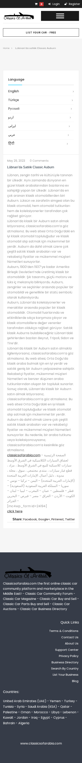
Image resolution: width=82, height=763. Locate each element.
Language (16, 79)
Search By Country (64, 668)
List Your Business (65, 674)
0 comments (39, 161)
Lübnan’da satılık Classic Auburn (35, 48)
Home (6, 48)
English (13, 91)
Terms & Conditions (63, 631)
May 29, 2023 (16, 161)
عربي (11, 134)
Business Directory (65, 662)
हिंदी (11, 143)
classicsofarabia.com (23, 455)
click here (14, 511)
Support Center (66, 650)
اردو (11, 117)
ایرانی (12, 126)
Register (74, 4)
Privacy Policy (68, 656)
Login (56, 4)
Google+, (44, 519)
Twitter (70, 519)
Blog (75, 681)
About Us (71, 643)
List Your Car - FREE (41, 32)
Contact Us (69, 637)
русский (14, 108)
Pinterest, (57, 519)
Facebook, (30, 519)
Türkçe (13, 100)
